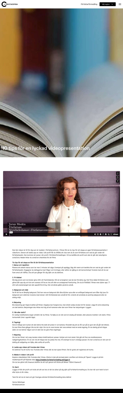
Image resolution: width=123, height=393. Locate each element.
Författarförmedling (89, 4)
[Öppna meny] (119, 4)
